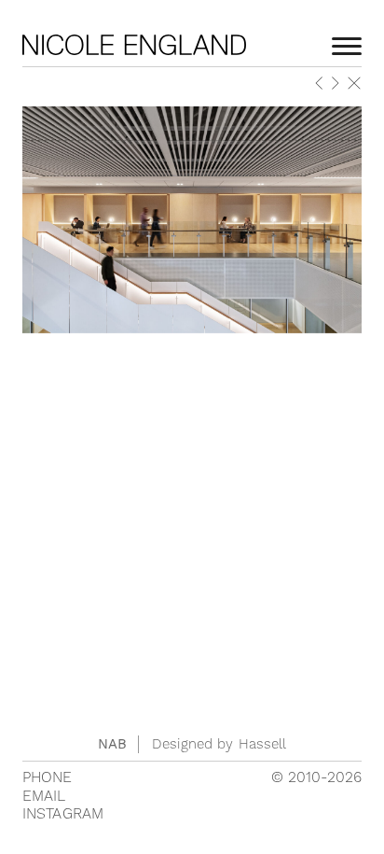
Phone (47, 778)
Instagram (62, 814)
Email (44, 796)
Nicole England (134, 45)
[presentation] (319, 85)
